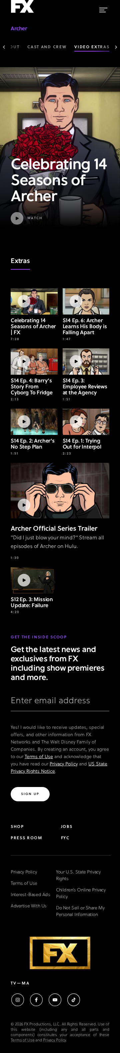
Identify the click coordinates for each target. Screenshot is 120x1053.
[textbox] (60, 703)
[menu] (103, 8)
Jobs (67, 827)
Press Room (26, 838)
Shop (17, 827)
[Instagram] (18, 1000)
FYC (65, 838)
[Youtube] (55, 1000)
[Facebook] (36, 1000)
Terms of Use (39, 756)
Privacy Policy (64, 764)
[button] (60, 218)
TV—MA (20, 983)
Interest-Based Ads (30, 894)
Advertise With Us (29, 906)
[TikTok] (74, 1000)
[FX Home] (22, 13)
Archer (19, 29)
